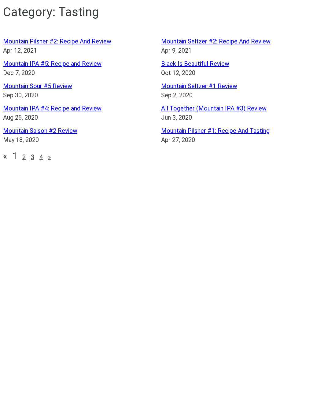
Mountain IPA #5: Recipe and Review (52, 63)
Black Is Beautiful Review (195, 63)
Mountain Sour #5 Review (37, 86)
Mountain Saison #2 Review (40, 130)
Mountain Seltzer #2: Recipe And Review (216, 41)
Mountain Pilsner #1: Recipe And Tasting (215, 130)
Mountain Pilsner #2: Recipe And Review (57, 41)
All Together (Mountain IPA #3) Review (214, 108)
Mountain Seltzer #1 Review (199, 86)
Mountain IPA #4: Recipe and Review (52, 108)
